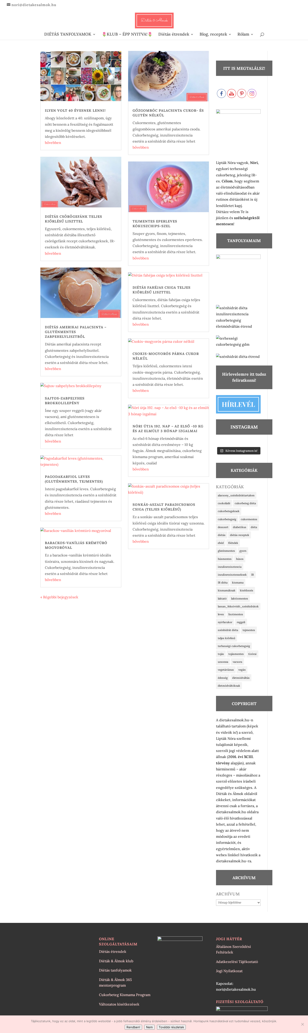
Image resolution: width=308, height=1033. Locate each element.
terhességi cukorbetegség (234, 646)
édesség (223, 677)
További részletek (171, 1027)
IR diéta (223, 582)
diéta (254, 527)
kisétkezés (246, 590)
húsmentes (225, 559)
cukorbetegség (227, 519)
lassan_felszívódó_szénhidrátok (238, 606)
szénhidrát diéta (228, 630)
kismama (238, 582)
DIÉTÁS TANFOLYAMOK (67, 35)
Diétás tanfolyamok (115, 970)
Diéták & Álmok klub (116, 961)
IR (252, 574)
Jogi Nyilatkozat (229, 971)
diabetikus (239, 527)
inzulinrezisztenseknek (232, 574)
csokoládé (224, 503)
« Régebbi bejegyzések (59, 597)
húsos (240, 559)
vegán (242, 669)
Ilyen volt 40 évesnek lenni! (75, 110)
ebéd (221, 543)
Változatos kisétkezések (119, 1004)
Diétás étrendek (173, 35)
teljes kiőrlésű (226, 638)
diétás (221, 535)
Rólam (243, 35)
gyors (242, 550)
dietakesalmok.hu (231, 812)
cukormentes (249, 519)
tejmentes (249, 630)
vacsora (237, 661)
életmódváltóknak (229, 685)
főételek (233, 543)
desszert (223, 527)
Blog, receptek (213, 35)
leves (221, 614)
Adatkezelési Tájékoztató (237, 961)
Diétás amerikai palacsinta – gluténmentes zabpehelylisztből (75, 332)
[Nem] (302, 1024)
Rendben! (133, 1027)
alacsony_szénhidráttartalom (236, 495)
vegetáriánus (226, 669)
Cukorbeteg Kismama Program (124, 994)
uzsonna (223, 661)
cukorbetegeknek (228, 511)
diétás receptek (239, 535)
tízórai (252, 654)
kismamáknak (226, 590)
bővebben (53, 142)
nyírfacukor (225, 622)
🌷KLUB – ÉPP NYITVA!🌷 (127, 35)
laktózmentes (239, 598)
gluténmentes (226, 550)
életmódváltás (241, 677)
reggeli (241, 622)
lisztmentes (235, 614)
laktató (222, 598)
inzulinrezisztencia (229, 566)
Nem (149, 1027)
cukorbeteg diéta (245, 503)
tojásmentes (236, 654)
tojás (221, 654)
